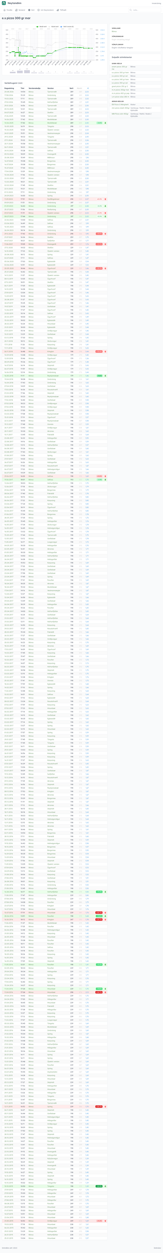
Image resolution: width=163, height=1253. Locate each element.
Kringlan (50, 351)
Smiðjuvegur (52, 331)
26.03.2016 (8, 1010)
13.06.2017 (8, 483)
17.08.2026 (8, 95)
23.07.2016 (8, 906)
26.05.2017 (8, 521)
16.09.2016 (8, 854)
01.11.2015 (8, 1120)
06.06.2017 (8, 497)
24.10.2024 (8, 151)
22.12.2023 (8, 189)
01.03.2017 (8, 677)
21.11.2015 (8, 1100)
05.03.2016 (8, 1023)
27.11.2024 (8, 140)
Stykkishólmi (52, 1072)
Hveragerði (51, 154)
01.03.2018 (8, 393)
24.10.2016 (8, 840)
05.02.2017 (8, 715)
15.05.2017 (8, 535)
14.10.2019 (8, 289)
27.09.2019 (8, 293)
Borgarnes (51, 161)
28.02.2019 (8, 324)
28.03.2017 (8, 632)
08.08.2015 (9, 1203)
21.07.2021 (8, 237)
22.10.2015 (8, 1158)
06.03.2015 (8, 1228)
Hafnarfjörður (52, 102)
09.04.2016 (8, 996)
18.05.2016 (8, 954)
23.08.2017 (8, 438)
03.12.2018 (8, 338)
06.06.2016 (8, 930)
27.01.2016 (8, 1044)
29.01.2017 (8, 739)
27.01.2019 (8, 331)
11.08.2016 (8, 895)
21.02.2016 (8, 1034)
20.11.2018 (8, 341)
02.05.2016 (8, 968)
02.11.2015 (8, 1117)
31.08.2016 (8, 874)
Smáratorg (51, 95)
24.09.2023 (8, 196)
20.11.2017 (8, 431)
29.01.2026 (8, 106)
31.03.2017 (8, 618)
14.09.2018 (8, 355)
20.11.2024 (8, 144)
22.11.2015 (8, 1096)
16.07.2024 (8, 161)
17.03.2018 (8, 390)
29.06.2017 (8, 476)
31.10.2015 (8, 1124)
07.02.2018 (8, 403)
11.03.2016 (8, 1020)
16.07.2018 (8, 365)
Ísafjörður (51, 241)
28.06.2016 (8, 916)
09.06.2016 (8, 926)
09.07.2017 (8, 466)
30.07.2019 (8, 303)
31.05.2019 (8, 313)
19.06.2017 (8, 480)
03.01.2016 (8, 1072)
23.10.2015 (8, 1152)
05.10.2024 (8, 154)
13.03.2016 (8, 1016)
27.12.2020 (8, 248)
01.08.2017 (8, 455)
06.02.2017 (8, 712)
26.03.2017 (8, 635)
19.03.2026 (8, 99)
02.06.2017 (8, 507)
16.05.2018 (8, 376)
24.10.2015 (8, 1145)
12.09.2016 (8, 861)
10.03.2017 (8, 660)
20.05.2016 (8, 947)
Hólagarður (51, 999)
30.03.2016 (8, 1006)
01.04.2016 (8, 1003)
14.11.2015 (8, 1103)
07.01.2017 (8, 764)
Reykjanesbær (53, 376)
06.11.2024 (8, 147)
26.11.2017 (8, 428)
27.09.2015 (8, 1190)
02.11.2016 (8, 833)
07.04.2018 (8, 386)
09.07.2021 (8, 241)
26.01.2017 (8, 753)
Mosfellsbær (52, 119)
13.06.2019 (8, 310)
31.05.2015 (8, 1221)
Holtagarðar (52, 438)
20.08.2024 (9, 157)
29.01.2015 (8, 1231)
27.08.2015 (8, 1200)
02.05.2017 (8, 549)
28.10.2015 (8, 1134)
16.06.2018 (8, 372)
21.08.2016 (8, 885)
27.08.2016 (8, 878)
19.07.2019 (8, 306)
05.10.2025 (8, 109)
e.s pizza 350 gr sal (120, 83)
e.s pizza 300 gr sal (120, 76)
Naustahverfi (52, 390)
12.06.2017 (8, 487)
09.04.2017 (8, 601)
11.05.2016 (8, 964)
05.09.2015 (8, 1197)
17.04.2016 (8, 982)
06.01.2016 (8, 1068)
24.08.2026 (8, 92)
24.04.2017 (8, 566)
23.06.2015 (8, 1217)
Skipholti (50, 365)
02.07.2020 (8, 258)
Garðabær (51, 306)
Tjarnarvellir (52, 92)
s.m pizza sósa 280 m (120, 97)
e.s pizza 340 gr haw (120, 79)
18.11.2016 (8, 812)
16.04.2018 (8, 383)
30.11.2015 (8, 1089)
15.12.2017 (8, 424)
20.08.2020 (9, 254)
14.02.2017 (8, 687)
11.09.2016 (8, 864)
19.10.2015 (8, 1172)
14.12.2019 (8, 275)
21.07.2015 (8, 1210)
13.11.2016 (8, 822)
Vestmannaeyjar (53, 133)
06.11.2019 (8, 286)
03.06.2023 (9, 223)
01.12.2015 (8, 1086)
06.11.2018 (8, 351)
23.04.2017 (8, 573)
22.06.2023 (8, 220)
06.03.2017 (8, 667)
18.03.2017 (8, 646)
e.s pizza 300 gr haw (120, 72)
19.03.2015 (8, 1224)
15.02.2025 (8, 130)
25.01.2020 (8, 272)
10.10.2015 (8, 1183)
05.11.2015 (8, 1113)
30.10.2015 (8, 1127)
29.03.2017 (8, 629)
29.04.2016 (8, 971)
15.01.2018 (8, 417)
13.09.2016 (8, 857)
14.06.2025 (8, 119)
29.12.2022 (8, 234)
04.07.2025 (8, 112)
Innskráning (156, 3)
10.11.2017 (8, 435)
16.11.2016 (8, 819)
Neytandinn (14, 3)
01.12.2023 (8, 192)
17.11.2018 (8, 344)
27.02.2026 (8, 102)
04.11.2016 (8, 829)
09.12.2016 (8, 781)
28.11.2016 (8, 809)
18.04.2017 (8, 583)
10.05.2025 (8, 126)
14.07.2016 (8, 909)
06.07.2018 (8, 369)
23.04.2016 (8, 978)
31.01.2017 (8, 736)
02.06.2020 (8, 265)
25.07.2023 (8, 209)
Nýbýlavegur (52, 1158)
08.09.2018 (8, 362)
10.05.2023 (8, 227)
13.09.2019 (8, 296)
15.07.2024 (8, 168)
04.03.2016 (8, 1027)
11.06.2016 (8, 923)
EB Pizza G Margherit (120, 104)
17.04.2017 (8, 590)
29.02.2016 (8, 1030)
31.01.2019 (8, 327)
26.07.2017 (8, 462)
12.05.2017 (8, 538)
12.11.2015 (8, 1106)
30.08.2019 (8, 299)
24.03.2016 (8, 1013)
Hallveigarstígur (53, 469)
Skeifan (50, 112)
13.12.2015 (8, 1079)
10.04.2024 (8, 175)
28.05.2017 (8, 518)
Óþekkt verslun (53, 130)
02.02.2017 (8, 729)
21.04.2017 (8, 580)
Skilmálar (157, 1248)
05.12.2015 (8, 1082)
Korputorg (51, 344)
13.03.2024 (8, 182)
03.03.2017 (8, 670)
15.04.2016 (8, 985)
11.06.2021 (8, 244)
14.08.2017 (8, 445)
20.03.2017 (8, 642)
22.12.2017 (8, 421)
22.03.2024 (8, 178)
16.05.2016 (8, 958)
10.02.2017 (8, 694)
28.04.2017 (8, 556)
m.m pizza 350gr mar (120, 90)
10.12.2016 (8, 777)
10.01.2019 (8, 334)
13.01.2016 (8, 1061)
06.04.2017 (8, 604)
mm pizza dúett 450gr (121, 108)
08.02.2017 (8, 701)
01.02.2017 (8, 732)
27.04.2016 (8, 975)
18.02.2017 (8, 684)
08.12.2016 (8, 791)
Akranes (50, 431)
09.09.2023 (8, 202)
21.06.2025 (8, 116)
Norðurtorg (51, 209)
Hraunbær (51, 324)
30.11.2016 (8, 805)
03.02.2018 (8, 414)
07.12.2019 (8, 282)
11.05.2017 (8, 542)
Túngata (50, 126)
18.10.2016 (8, 847)
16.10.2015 (8, 1176)
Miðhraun (51, 157)
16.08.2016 (8, 892)
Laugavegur (52, 542)
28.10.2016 (8, 836)
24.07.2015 (8, 1207)
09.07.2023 (8, 213)
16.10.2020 (8, 251)
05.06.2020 (9, 261)
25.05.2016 (8, 940)
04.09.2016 (8, 871)
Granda (50, 424)
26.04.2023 (8, 230)
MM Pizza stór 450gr (120, 114)
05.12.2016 (8, 798)
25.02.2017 (8, 680)
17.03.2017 (8, 649)
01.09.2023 (8, 206)
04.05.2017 (8, 545)
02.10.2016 (8, 850)
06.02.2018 (8, 410)
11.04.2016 (8, 989)
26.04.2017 (8, 559)
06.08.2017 (8, 448)
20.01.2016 (8, 1051)
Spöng (50, 196)
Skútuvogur (51, 341)
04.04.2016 (8, 999)
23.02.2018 (8, 396)
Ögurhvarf (51, 268)
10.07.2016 (8, 913)
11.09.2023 (8, 199)
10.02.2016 (8, 1037)
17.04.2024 (8, 171)
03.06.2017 (8, 504)
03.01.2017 (8, 771)
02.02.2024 (8, 185)
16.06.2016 (8, 919)
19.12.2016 (8, 774)
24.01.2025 (8, 133)
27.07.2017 (8, 459)
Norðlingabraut (53, 199)
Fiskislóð (50, 435)
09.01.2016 (8, 1065)
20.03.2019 (8, 317)
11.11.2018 (8, 348)
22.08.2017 (8, 441)
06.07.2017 (8, 469)
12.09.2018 (8, 358)
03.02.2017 (8, 719)
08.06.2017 (8, 493)
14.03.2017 (8, 653)
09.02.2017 (8, 698)
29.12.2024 (8, 137)
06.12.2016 (8, 795)
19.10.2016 (8, 843)
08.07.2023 (8, 216)
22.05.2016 (8, 944)
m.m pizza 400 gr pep (120, 93)
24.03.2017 (8, 639)
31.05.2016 (8, 933)
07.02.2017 (8, 705)
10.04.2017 (8, 597)
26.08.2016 (8, 881)
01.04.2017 (8, 615)
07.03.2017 (8, 663)
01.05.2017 (8, 552)
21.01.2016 (8, 1048)
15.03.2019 (8, 320)
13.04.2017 (8, 594)
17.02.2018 (8, 400)
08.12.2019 (8, 279)
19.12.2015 (8, 1075)
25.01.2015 (8, 1238)
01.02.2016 (8, 1041)
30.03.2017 (8, 625)
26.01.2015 (8, 1235)
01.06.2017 (8, 514)
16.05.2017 (8, 525)
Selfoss (50, 151)
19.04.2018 (8, 379)
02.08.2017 (8, 452)
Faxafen (50, 580)
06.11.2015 (8, 1110)
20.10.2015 (8, 1162)
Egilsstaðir (51, 261)
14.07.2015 (8, 1214)
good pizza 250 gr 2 (120, 86)
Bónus (31, 92)
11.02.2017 (8, 691)
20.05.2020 (9, 268)
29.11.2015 (8, 1093)
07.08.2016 (8, 899)
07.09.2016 (8, 868)
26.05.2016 (8, 937)
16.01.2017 (8, 760)
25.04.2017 (8, 563)
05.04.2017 (8, 608)
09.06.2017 (8, 490)
